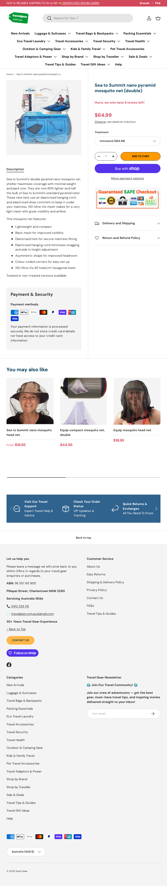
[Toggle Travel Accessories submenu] (86, 41)
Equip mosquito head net (132, 430)
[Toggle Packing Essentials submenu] (154, 33)
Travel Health (135, 41)
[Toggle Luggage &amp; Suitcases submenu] (69, 33)
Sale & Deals (138, 57)
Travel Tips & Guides (60, 64)
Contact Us (20, 640)
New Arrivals (20, 33)
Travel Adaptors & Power (33, 57)
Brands (144, 3)
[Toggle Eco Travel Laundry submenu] (48, 41)
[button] (158, 18)
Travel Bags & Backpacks (95, 33)
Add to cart (140, 156)
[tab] (15, 169)
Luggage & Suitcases (50, 33)
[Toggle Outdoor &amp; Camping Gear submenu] (64, 48)
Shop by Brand (73, 57)
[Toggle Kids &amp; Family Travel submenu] (103, 48)
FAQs (90, 606)
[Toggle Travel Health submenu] (148, 41)
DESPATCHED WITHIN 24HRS (80, 3)
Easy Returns (96, 574)
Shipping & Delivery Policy (105, 582)
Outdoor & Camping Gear (42, 49)
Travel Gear (21, 871)
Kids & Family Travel (86, 49)
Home (10, 74)
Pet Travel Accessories (127, 49)
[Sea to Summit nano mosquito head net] (30, 401)
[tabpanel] (44, 227)
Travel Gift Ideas (93, 64)
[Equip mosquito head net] (136, 401)
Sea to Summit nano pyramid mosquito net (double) (39, 74)
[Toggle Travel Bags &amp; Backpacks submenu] (116, 33)
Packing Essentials (137, 33)
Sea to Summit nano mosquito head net (29, 432)
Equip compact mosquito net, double (82, 432)
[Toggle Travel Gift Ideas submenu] (108, 64)
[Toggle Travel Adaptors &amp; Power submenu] (55, 56)
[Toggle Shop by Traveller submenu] (122, 56)
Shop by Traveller (106, 57)
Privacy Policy (97, 590)
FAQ (157, 3)
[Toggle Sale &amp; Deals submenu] (150, 56)
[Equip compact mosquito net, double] (83, 401)
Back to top (83, 537)
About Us (93, 567)
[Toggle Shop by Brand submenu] (86, 56)
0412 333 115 (20, 606)
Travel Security (104, 41)
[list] (44, 117)
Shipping (100, 122)
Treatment (102, 132)
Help (118, 64)
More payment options (127, 178)
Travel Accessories (69, 41)
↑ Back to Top (16, 629)
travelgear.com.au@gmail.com (32, 614)
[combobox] (88, 18)
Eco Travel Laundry (31, 41)
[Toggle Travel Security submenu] (118, 41)
